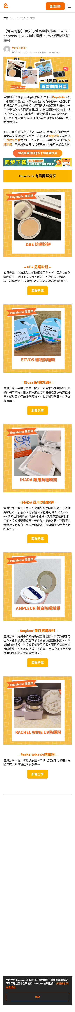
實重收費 (53, 136)
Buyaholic (58, 97)
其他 (22, 18)
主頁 (6, 18)
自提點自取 (13, 140)
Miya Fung (18, 47)
